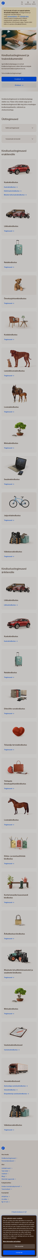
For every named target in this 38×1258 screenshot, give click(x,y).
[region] (19, 1235)
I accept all (19, 1252)
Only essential (19, 1246)
